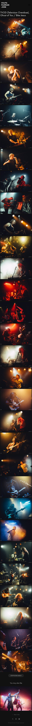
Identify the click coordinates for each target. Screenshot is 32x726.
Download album (16, 675)
